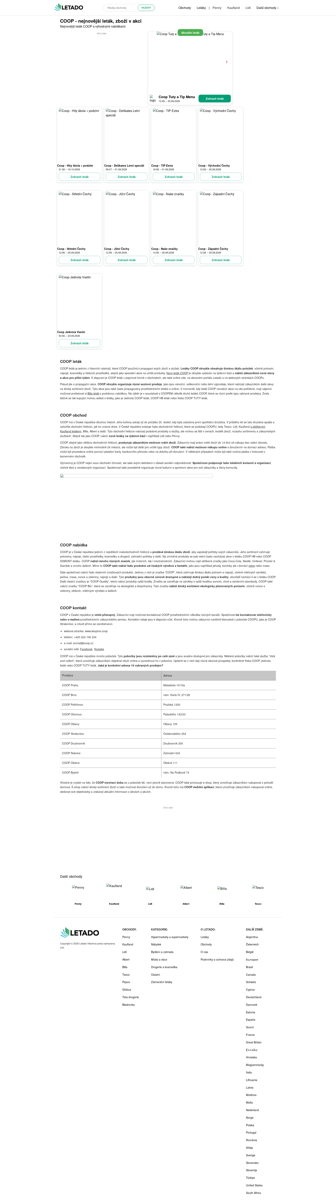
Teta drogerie (130, 997)
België (250, 952)
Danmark (251, 1005)
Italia (249, 1072)
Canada (251, 974)
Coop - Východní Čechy (214, 165)
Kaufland (233, 7)
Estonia (250, 1012)
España (250, 1019)
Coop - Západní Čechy (213, 249)
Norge (250, 1117)
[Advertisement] (101, 62)
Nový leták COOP (177, 373)
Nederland (252, 1110)
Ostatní (155, 974)
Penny (217, 7)
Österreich (252, 944)
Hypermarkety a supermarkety (169, 937)
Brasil (249, 967)
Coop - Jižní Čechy (116, 249)
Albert (126, 959)
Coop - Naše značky (164, 249)
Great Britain (254, 1042)
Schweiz (251, 982)
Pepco (126, 982)
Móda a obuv (159, 959)
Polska (250, 1125)
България (252, 959)
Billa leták (93, 393)
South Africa (253, 1193)
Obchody (184, 7)
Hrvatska (251, 1057)
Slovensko (252, 1163)
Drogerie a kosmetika (164, 967)
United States (254, 1185)
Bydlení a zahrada (162, 952)
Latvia (249, 1087)
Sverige (250, 1155)
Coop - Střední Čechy (71, 249)
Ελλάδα (251, 1050)
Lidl (248, 7)
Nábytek (156, 944)
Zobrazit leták (215, 98)
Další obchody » (267, 7)
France (250, 1035)
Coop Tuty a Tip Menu (177, 96)
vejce (251, 566)
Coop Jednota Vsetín (71, 332)
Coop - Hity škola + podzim (75, 165)
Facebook (86, 649)
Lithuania (251, 1080)
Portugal (251, 1132)
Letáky (201, 7)
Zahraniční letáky (161, 982)
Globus (126, 989)
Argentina (252, 937)
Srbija (249, 1147)
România (251, 1140)
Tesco (126, 974)
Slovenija (251, 1170)
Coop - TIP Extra (162, 165)
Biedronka (128, 1005)
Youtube (99, 649)
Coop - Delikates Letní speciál (124, 165)
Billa (124, 967)
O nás (204, 952)
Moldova (251, 1095)
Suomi (250, 1027)
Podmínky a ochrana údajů (217, 959)
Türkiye (250, 1178)
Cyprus (250, 989)
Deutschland (253, 997)
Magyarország (255, 1065)
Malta (249, 1102)
